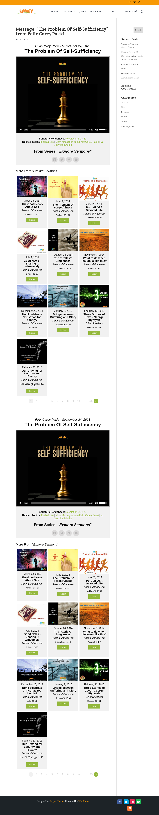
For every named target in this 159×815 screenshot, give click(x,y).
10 (78, 401)
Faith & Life (47, 142)
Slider (124, 116)
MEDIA (94, 11)
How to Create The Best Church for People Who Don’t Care (132, 56)
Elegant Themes (57, 801)
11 (83, 401)
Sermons (125, 111)
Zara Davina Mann (130, 77)
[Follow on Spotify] (138, 801)
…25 (90, 401)
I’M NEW (68, 11)
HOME (55, 11)
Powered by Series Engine (98, 409)
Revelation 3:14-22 (75, 138)
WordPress (83, 801)
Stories (124, 121)
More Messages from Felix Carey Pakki (77, 142)
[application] (62, 130)
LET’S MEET (112, 11)
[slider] (58, 129)
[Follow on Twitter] (126, 801)
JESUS (83, 11)
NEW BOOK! (130, 11)
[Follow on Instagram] (132, 801)
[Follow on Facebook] (119, 801)
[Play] (20, 129)
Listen (32, 220)
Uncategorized (128, 126)
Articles (124, 102)
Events (124, 107)
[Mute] (96, 129)
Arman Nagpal (128, 72)
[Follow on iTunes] (129, 808)
